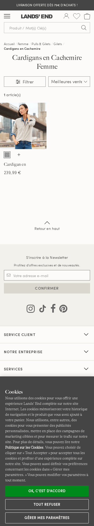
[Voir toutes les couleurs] (19, 155)
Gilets (58, 44)
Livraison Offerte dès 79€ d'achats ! (46, 5)
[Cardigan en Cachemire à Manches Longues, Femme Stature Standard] (23, 126)
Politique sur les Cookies (24, 447)
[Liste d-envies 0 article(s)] (76, 16)
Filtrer (28, 81)
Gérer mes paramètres (47, 517)
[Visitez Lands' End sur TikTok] (41, 309)
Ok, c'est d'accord (47, 490)
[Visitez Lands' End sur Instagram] (31, 309)
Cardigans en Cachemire (22, 48)
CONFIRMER (47, 288)
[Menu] (7, 16)
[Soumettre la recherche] (84, 27)
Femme (23, 44)
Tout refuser (47, 504)
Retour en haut (47, 228)
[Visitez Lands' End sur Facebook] (51, 309)
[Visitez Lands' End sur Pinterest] (61, 309)
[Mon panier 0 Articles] (87, 16)
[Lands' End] (36, 16)
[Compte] (66, 16)
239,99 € (12, 172)
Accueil (9, 44)
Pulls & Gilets (41, 44)
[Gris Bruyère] (7, 155)
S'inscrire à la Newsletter (47, 257)
